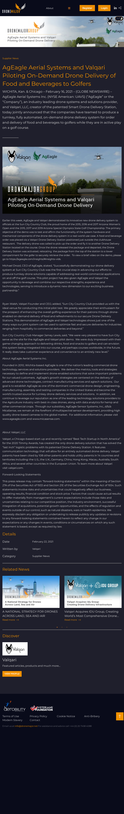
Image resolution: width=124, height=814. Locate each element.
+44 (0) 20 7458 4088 (81, 726)
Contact (35, 720)
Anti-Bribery (92, 716)
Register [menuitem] (87, 8)
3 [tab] (66, 627)
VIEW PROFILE (12, 674)
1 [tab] (57, 627)
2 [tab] (62, 627)
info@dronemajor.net (26, 726)
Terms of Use (10, 716)
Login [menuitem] (104, 8)
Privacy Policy (38, 716)
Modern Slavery (12, 720)
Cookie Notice (66, 716)
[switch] (119, 18)
